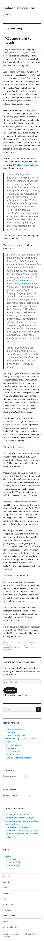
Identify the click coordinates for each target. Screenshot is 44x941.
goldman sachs (9, 647)
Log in (8, 856)
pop (26, 647)
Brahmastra (11, 748)
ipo (16, 647)
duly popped (18, 447)
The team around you (15, 735)
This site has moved (14, 729)
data (5, 899)
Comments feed (13, 862)
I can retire (10, 732)
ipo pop (21, 647)
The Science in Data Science (18, 827)
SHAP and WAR (12, 754)
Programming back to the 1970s (20, 818)
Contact (7, 876)
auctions (15, 645)
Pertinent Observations (19, 8)
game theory (31, 645)
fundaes (7, 910)
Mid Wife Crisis (12, 751)
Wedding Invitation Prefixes (18, 814)
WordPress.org (12, 865)
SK (8, 642)
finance (26, 642)
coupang (22, 645)
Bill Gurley (19, 59)
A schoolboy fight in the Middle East (22, 738)
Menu (7, 15)
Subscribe (10, 690)
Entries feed (11, 859)
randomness (9, 916)
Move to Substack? (14, 745)
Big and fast (11, 742)
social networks (10, 927)
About (6, 882)
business (7, 893)
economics (8, 904)
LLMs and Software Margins (18, 758)
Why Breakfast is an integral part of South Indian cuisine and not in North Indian (23, 833)
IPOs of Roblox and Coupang (25, 165)
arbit (5, 888)
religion (6, 921)
